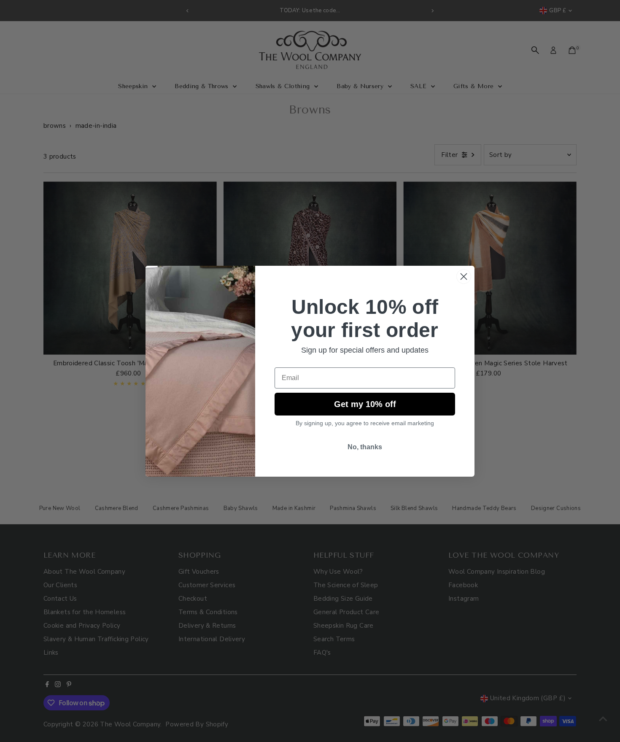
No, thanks (365, 447)
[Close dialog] (463, 276)
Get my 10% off (365, 404)
